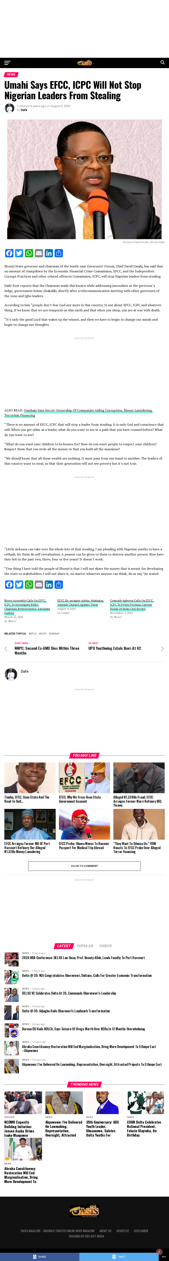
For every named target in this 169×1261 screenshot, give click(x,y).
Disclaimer (141, 1231)
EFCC (33, 633)
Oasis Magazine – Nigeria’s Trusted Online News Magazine (58, 1231)
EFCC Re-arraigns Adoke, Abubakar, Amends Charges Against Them (80, 602)
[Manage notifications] (159, 1252)
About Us (105, 1231)
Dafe (24, 110)
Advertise (122, 1231)
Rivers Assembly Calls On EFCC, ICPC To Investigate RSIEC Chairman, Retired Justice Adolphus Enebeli (27, 606)
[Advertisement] (84, 29)
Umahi (54, 633)
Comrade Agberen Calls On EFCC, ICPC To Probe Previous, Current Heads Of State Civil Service (132, 604)
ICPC (44, 633)
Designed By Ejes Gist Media (86, 1236)
